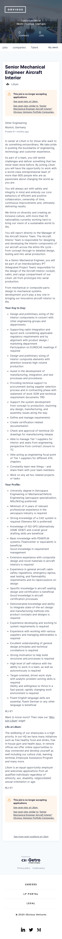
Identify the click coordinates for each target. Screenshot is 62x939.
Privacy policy (23, 868)
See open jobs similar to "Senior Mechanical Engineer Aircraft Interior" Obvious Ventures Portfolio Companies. (33, 108)
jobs (5, 47)
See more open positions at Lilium (31, 836)
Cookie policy (39, 868)
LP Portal (31, 894)
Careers (31, 884)
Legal (31, 903)
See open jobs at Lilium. (25, 101)
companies (19, 47)
